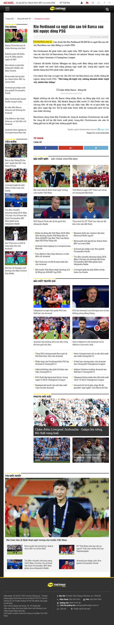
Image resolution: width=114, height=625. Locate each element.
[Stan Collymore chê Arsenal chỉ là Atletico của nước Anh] (90, 328)
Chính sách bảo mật (82, 608)
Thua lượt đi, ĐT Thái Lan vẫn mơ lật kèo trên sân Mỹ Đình (89, 222)
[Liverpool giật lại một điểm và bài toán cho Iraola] (16, 175)
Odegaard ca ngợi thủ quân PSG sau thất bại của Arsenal (50, 312)
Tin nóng (11, 26)
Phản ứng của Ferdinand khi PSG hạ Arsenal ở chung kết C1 (52, 362)
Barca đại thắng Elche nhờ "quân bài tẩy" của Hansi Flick (15, 163)
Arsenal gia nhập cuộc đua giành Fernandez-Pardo (89, 250)
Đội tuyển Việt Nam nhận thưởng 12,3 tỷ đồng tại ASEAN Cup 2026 (52, 270)
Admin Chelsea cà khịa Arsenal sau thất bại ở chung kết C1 (90, 370)
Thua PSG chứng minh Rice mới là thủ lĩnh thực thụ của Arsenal (51, 354)
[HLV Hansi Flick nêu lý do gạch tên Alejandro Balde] (52, 207)
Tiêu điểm (10, 141)
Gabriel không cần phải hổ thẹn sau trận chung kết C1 (51, 370)
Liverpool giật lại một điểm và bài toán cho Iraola (89, 270)
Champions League (41, 18)
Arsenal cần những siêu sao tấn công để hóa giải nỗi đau (51, 343)
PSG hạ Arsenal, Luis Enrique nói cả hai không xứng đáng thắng (90, 312)
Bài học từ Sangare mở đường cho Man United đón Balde (16, 271)
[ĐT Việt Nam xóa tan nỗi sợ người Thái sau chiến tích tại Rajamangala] (66, 550)
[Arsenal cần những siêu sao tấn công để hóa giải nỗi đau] (52, 328)
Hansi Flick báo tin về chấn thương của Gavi (15, 47)
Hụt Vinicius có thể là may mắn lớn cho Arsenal (51, 263)
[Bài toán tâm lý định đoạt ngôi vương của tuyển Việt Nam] (52, 176)
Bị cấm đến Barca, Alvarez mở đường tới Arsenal (15, 110)
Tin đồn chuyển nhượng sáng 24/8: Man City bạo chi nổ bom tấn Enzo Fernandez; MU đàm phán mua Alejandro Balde (90, 261)
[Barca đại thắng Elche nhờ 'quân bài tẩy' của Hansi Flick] (16, 151)
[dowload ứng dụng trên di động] (87, 2)
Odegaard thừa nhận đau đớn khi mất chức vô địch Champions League (91, 378)
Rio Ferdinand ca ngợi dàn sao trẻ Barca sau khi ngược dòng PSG (68, 28)
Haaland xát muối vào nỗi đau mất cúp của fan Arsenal (51, 386)
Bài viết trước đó (45, 281)
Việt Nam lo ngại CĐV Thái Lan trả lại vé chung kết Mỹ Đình (89, 191)
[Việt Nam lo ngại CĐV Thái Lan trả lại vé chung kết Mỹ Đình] (90, 176)
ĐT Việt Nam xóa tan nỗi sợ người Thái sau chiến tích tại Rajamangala (90, 548)
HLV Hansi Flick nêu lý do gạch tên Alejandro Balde (50, 222)
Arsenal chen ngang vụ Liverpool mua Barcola (52, 247)
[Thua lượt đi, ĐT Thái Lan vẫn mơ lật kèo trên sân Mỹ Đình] (90, 207)
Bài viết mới (41, 158)
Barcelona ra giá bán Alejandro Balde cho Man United (14, 68)
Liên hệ (63, 608)
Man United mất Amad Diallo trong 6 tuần (15, 100)
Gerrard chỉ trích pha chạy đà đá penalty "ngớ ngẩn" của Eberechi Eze (91, 386)
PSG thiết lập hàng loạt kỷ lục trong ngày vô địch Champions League (51, 378)
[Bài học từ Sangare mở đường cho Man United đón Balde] (16, 258)
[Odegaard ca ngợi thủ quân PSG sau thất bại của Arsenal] (52, 296)
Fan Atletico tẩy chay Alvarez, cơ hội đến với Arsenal (52, 255)
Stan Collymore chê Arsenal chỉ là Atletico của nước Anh (88, 343)
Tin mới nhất (13, 475)
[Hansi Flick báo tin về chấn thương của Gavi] (16, 36)
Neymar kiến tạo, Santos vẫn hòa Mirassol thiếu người (89, 234)
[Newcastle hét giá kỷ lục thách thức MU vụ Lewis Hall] (14, 550)
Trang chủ (9, 18)
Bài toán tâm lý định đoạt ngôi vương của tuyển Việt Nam (51, 191)
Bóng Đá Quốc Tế (24, 18)
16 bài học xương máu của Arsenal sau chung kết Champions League (90, 362)
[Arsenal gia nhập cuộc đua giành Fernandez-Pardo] (66, 564)
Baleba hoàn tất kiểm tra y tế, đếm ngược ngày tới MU (15, 57)
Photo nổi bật (42, 396)
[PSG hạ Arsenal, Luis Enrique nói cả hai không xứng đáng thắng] (90, 296)
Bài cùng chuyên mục (64, 158)
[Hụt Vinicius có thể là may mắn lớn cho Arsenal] (16, 233)
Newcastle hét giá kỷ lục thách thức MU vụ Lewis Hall (90, 242)
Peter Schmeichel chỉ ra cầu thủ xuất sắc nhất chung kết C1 (91, 354)
